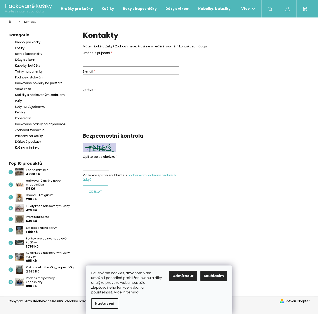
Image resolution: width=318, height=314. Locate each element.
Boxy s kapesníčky (28, 54)
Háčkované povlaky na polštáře (39, 83)
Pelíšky (20, 112)
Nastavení (105, 303)
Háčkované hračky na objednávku (40, 124)
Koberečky (23, 118)
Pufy (18, 101)
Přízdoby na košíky (29, 136)
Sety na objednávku (30, 106)
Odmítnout (183, 275)
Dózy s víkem (25, 59)
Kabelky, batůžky (27, 65)
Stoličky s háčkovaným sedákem (40, 95)
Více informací (126, 292)
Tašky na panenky (29, 71)
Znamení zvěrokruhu (31, 130)
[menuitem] (76, 8)
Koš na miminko (27, 147)
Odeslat (95, 191)
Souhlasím (214, 275)
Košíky (19, 48)
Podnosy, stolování (29, 77)
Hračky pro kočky (27, 42)
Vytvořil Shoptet (297, 301)
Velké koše (23, 89)
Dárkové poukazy (28, 141)
